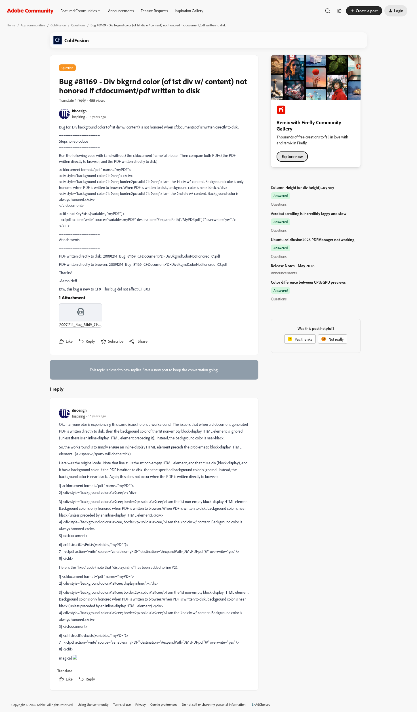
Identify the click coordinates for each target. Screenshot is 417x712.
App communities (33, 25)
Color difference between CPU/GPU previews (308, 282)
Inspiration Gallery (189, 10)
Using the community (93, 704)
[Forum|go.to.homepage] (30, 10)
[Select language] (339, 10)
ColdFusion (58, 25)
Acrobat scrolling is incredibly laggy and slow (308, 213)
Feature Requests (154, 10)
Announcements (121, 10)
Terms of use (122, 704)
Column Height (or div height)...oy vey (302, 187)
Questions (78, 25)
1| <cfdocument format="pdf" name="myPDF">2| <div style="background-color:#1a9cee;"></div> (98, 489)
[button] (364, 10)
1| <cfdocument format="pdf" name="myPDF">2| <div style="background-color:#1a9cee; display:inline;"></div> (109, 579)
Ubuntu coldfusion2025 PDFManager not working (312, 239)
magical (66, 658)
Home (11, 25)
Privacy (140, 704)
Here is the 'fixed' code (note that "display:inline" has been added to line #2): (118, 567)
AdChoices (262, 704)
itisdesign (79, 110)
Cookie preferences (163, 704)
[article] (153, 545)
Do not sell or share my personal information (214, 704)
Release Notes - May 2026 (293, 265)
